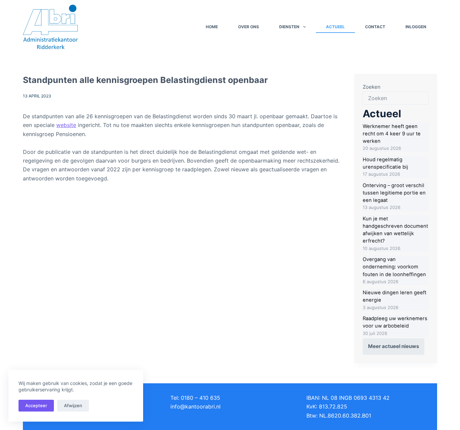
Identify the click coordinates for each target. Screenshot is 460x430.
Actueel (335, 26)
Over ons (248, 26)
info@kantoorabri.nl (195, 406)
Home (212, 26)
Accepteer (36, 405)
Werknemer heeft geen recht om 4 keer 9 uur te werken (392, 133)
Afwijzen (73, 405)
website (66, 125)
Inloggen (415, 26)
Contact (375, 26)
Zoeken (372, 87)
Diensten (289, 26)
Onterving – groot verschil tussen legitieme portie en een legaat (394, 192)
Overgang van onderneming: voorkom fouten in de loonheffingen (394, 266)
